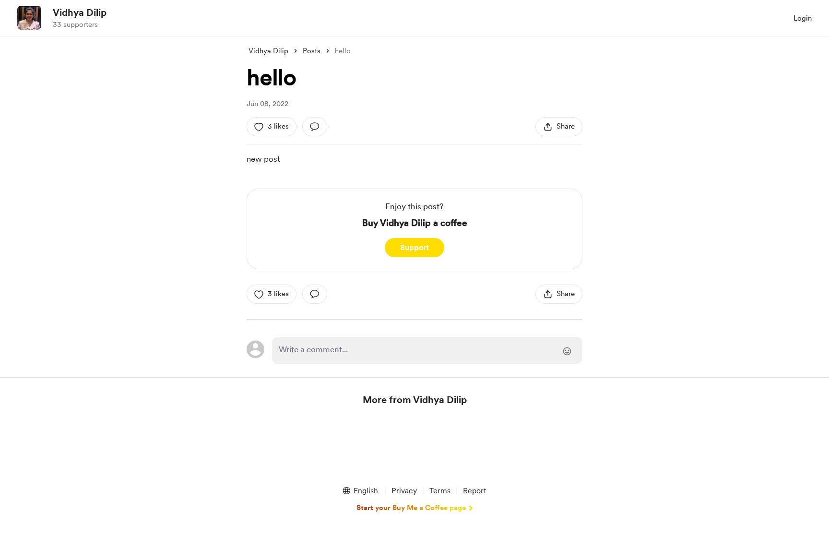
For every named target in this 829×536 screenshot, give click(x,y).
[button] (360, 491)
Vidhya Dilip (80, 12)
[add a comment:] (314, 126)
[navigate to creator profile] (29, 18)
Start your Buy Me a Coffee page (411, 507)
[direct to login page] (427, 350)
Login (802, 18)
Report (474, 490)
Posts (311, 51)
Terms (439, 490)
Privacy (404, 490)
